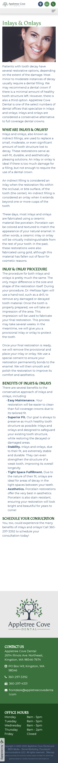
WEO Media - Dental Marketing (23, 749)
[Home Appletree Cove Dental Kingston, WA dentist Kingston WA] (14, 4)
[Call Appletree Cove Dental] (53, 4)
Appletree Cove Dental (39, 746)
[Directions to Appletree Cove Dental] (40, 4)
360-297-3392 (18, 677)
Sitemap (50, 752)
